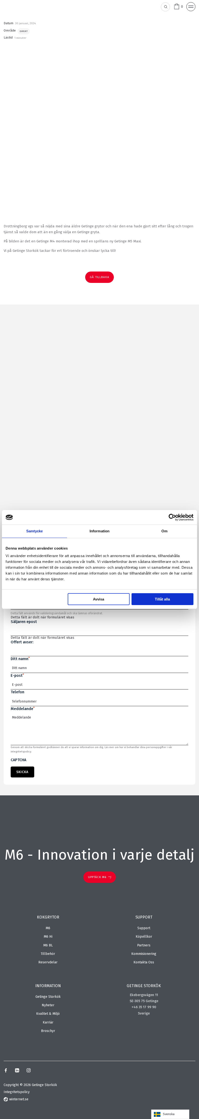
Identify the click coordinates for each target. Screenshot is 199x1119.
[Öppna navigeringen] (190, 6)
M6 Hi (48, 937)
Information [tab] (99, 531)
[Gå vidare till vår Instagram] (28, 1071)
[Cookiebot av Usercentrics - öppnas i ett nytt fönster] (172, 517)
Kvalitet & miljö (48, 1014)
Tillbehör (48, 954)
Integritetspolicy (17, 1092)
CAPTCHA (18, 760)
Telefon (17, 692)
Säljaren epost (24, 621)
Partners (143, 945)
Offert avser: (22, 642)
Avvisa (98, 599)
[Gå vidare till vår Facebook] (6, 1071)
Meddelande (22, 708)
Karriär (48, 1022)
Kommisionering (143, 954)
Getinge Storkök (48, 997)
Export (24, 31)
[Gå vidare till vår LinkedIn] (17, 1071)
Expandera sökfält (165, 7)
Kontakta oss (143, 962)
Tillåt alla (162, 599)
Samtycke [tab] (34, 531)
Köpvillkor (144, 937)
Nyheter (48, 1005)
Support (143, 928)
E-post (17, 675)
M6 (48, 928)
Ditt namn (20, 658)
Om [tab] (164, 531)
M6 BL (48, 945)
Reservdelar (48, 962)
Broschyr (48, 1031)
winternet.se (18, 1099)
